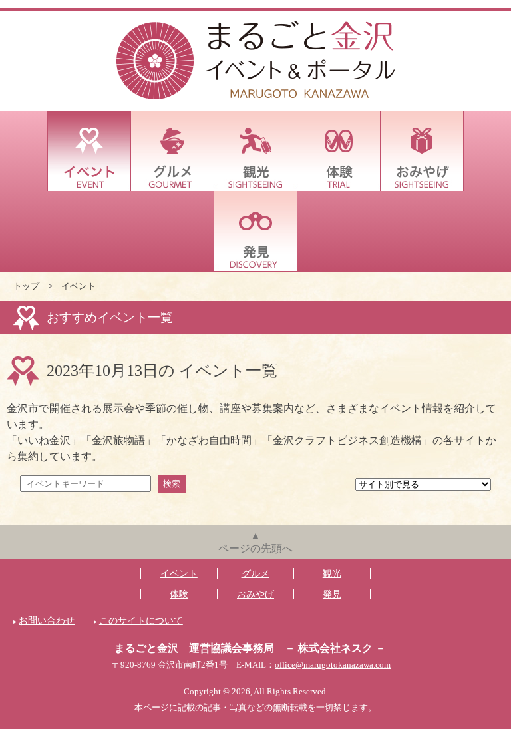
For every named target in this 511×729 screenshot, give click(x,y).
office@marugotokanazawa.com (333, 665)
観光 (255, 151)
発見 (255, 231)
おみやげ (422, 151)
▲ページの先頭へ (255, 542)
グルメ (172, 151)
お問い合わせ (47, 620)
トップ (26, 286)
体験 (339, 151)
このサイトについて (141, 620)
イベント (89, 151)
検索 (171, 484)
